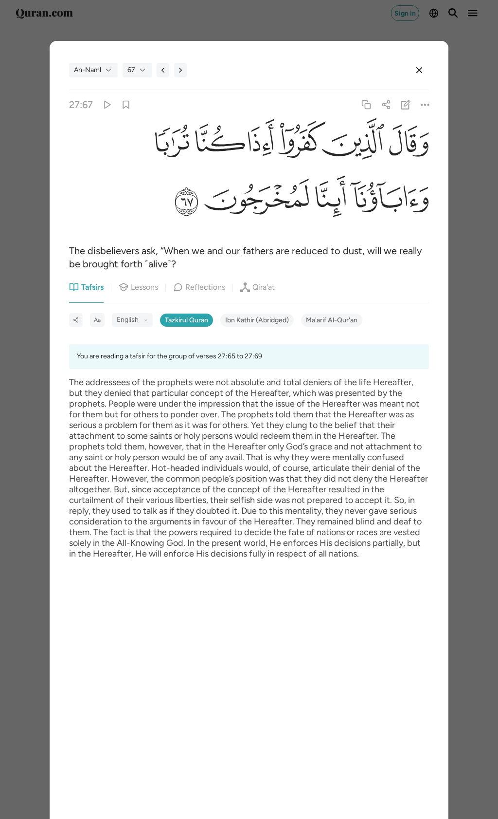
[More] (424, 104)
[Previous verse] (163, 70)
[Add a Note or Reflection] (405, 104)
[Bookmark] (126, 104)
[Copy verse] (366, 104)
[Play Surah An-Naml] (106, 104)
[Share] (385, 104)
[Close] (419, 70)
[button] (406, 144)
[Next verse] (180, 70)
